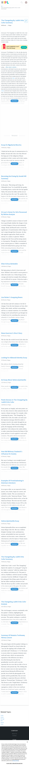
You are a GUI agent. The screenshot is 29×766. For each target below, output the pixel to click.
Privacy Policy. (16, 760)
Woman (2, 722)
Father (2, 724)
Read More (14, 163)
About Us (14, 733)
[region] (14, 753)
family (2, 90)
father (13, 78)
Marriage (2, 719)
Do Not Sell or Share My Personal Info (14, 763)
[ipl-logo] (6, 3)
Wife (2, 720)
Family (2, 715)
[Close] (27, 742)
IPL (2, 6)
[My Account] (26, 2)
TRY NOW (24, 47)
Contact (14, 735)
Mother (2, 717)
